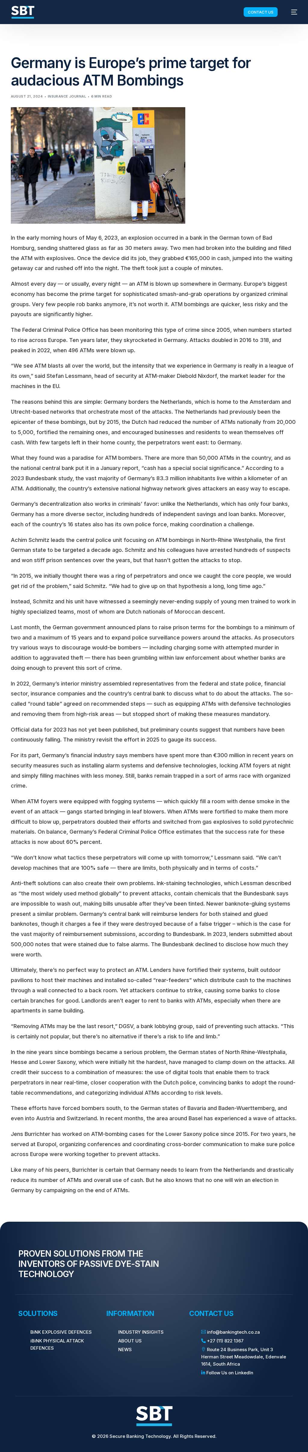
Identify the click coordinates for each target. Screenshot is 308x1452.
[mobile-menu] (291, 12)
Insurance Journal (67, 96)
